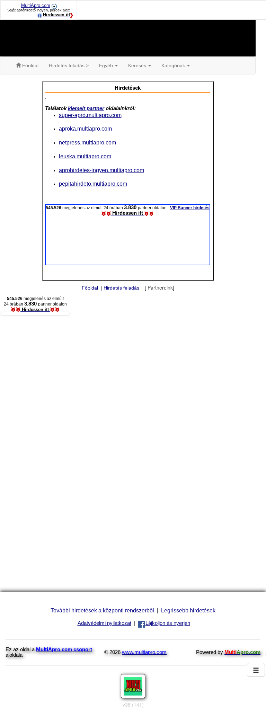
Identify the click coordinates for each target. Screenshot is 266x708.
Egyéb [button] (106, 65)
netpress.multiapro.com (87, 142)
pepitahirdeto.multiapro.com (93, 183)
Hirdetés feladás (121, 288)
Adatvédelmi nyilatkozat (104, 623)
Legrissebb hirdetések (188, 610)
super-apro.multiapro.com (90, 115)
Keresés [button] (138, 65)
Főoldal (90, 288)
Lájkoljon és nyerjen (167, 623)
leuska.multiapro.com (85, 156)
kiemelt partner (86, 108)
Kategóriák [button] (173, 65)
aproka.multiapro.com (85, 128)
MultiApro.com (35, 5)
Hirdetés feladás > (69, 65)
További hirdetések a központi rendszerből (102, 610)
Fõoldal (29, 65)
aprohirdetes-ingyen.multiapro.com (101, 170)
